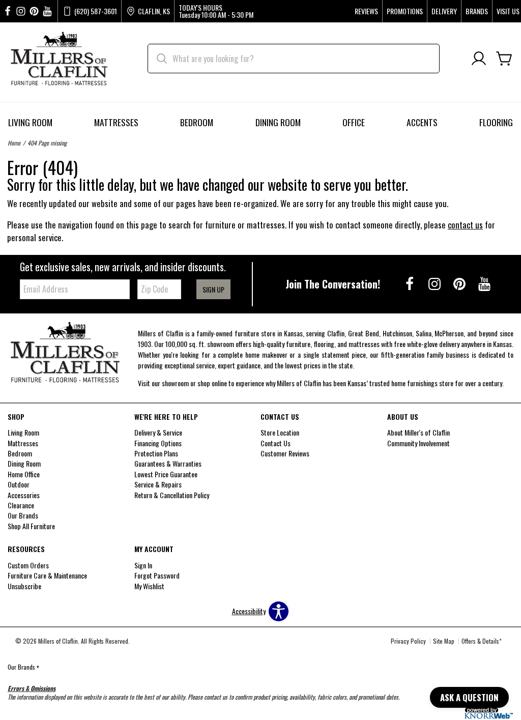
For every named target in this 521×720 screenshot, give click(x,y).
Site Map (443, 641)
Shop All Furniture (31, 526)
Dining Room (278, 122)
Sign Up (213, 289)
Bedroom (196, 122)
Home (14, 142)
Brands (477, 11)
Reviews (366, 11)
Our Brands (23, 667)
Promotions (405, 11)
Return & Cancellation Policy (171, 494)
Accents (422, 122)
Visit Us (508, 11)
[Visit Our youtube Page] (47, 11)
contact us (465, 224)
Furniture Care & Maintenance (47, 575)
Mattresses (116, 122)
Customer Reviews (284, 453)
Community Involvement (418, 443)
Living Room (30, 122)
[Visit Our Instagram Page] (435, 283)
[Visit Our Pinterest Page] (460, 283)
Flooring (496, 122)
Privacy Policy (408, 641)
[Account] (478, 59)
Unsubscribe (24, 586)
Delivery (444, 11)
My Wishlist (149, 586)
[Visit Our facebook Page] (8, 11)
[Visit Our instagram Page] (21, 11)
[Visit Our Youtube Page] (484, 283)
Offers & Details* (481, 641)
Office (353, 122)
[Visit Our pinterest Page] (34, 11)
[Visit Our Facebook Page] (410, 283)
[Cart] (504, 59)
